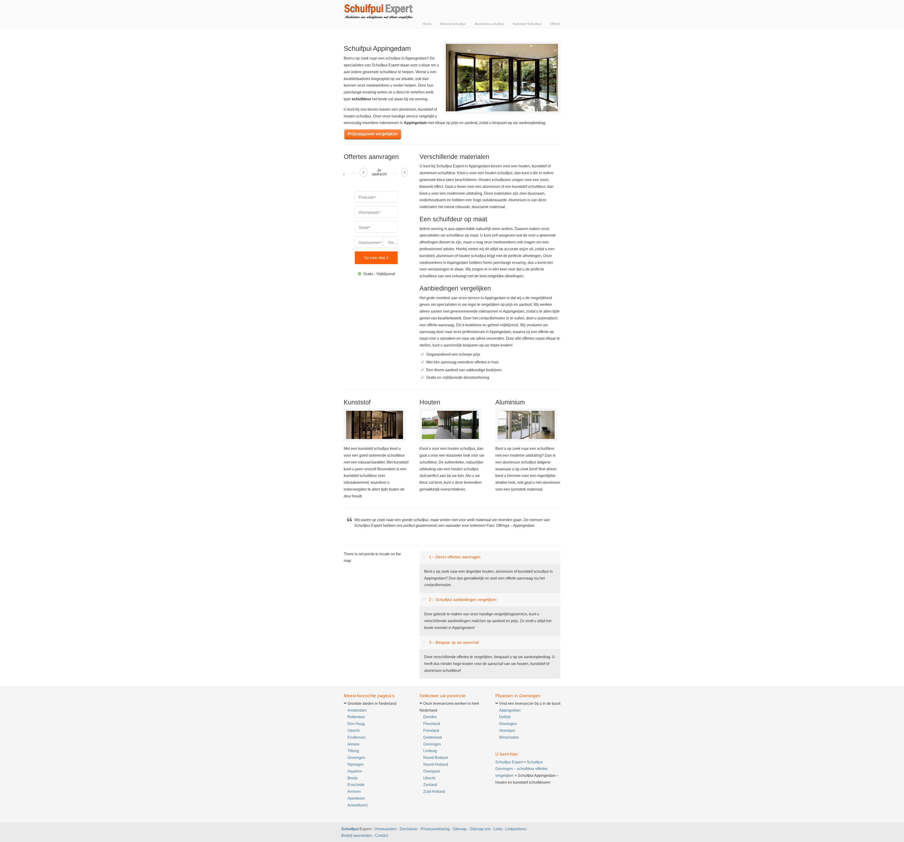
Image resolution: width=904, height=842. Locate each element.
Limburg (430, 751)
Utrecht (353, 731)
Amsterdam (357, 710)
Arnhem (354, 792)
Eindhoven (356, 737)
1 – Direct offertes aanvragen (454, 557)
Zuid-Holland (434, 792)
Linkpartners (515, 829)
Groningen (356, 758)
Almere (353, 744)
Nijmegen (355, 764)
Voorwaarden (385, 829)
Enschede (355, 785)
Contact (381, 836)
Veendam (507, 731)
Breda (352, 778)
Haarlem (354, 771)
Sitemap (460, 829)
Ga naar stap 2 (376, 258)
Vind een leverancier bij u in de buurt (529, 703)
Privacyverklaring (435, 829)
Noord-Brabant (435, 758)
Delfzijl (505, 717)
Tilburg (353, 751)
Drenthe (430, 717)
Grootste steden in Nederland (371, 703)
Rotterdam (356, 717)
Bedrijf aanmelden (356, 836)
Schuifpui (350, 829)
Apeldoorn (356, 798)
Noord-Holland (435, 764)
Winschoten (509, 737)
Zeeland (430, 785)
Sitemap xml (480, 829)
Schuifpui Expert (379, 10)
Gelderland (432, 737)
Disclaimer (409, 829)
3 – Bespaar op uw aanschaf (454, 642)
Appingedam (510, 710)
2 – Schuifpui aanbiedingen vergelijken (462, 599)
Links (497, 829)
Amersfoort (356, 805)
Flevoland (431, 724)
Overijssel (431, 771)
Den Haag (356, 724)
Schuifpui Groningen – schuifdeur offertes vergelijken (521, 769)
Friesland (431, 731)
